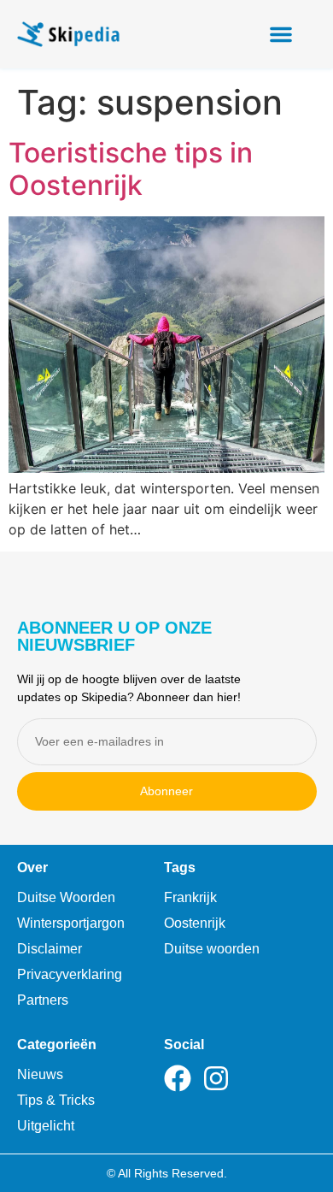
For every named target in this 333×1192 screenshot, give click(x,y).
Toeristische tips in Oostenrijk (131, 169)
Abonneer (166, 791)
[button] (281, 34)
